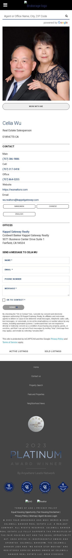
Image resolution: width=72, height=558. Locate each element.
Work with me (36, 106)
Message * (11, 288)
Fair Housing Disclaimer (48, 512)
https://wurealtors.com (15, 189)
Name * (9, 260)
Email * (9, 270)
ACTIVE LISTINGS (18, 351)
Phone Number (13, 279)
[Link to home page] (36, 5)
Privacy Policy (57, 339)
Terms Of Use (24, 508)
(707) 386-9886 (11, 158)
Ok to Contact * (16, 300)
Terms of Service (10, 342)
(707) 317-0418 (11, 169)
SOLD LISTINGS (53, 351)
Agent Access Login (47, 516)
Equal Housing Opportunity (23, 512)
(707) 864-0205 (11, 179)
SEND (12, 307)
